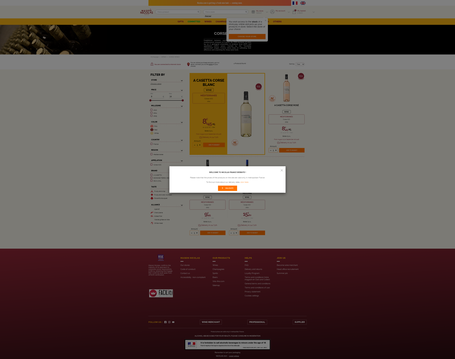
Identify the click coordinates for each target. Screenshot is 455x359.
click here (244, 182)
